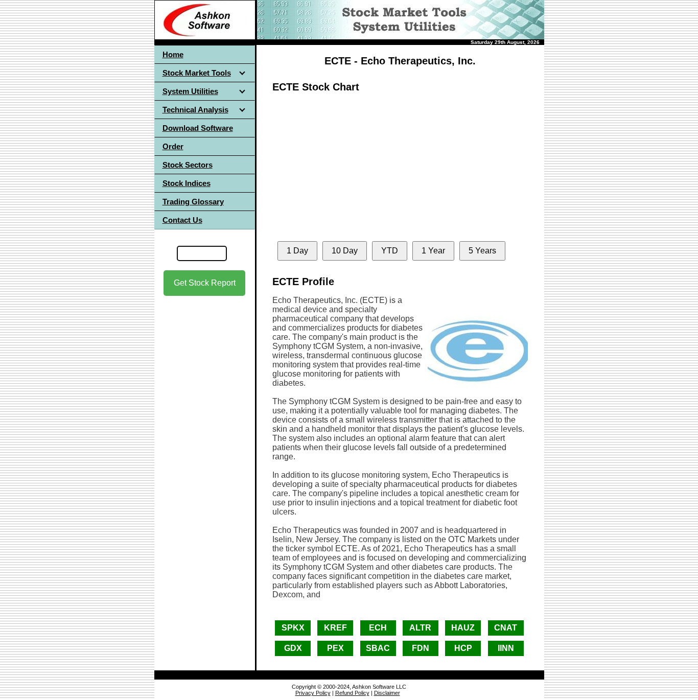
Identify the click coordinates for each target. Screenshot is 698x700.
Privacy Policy (313, 693)
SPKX (293, 627)
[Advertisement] (204, 387)
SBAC (378, 648)
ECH (378, 627)
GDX (293, 648)
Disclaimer (387, 693)
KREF (335, 627)
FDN (420, 648)
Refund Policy (352, 693)
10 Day (345, 250)
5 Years (482, 250)
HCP (463, 648)
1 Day (297, 250)
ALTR (420, 627)
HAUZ (463, 627)
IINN (506, 648)
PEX (335, 648)
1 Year (433, 250)
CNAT (505, 627)
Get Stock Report (205, 282)
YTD (389, 250)
